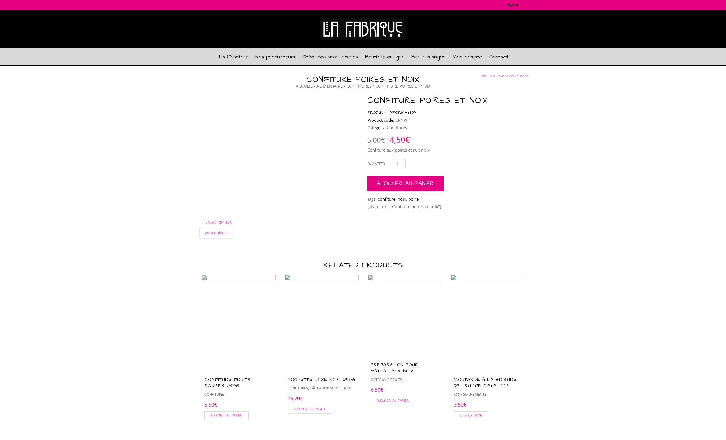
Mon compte (467, 56)
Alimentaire (329, 86)
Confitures (359, 86)
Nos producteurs (275, 56)
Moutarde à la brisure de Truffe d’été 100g (485, 382)
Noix (348, 388)
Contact (498, 56)
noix (402, 199)
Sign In (512, 5)
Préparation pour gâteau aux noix (395, 368)
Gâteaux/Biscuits (326, 388)
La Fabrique (233, 56)
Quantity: (376, 163)
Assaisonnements (470, 394)
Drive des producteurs (330, 56)
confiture (386, 199)
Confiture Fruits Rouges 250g (227, 382)
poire (413, 199)
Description (219, 222)
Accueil (304, 86)
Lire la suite (471, 415)
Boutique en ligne (384, 56)
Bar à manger (428, 56)
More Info (216, 233)
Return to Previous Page (505, 76)
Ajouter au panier (405, 183)
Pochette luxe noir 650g (322, 379)
